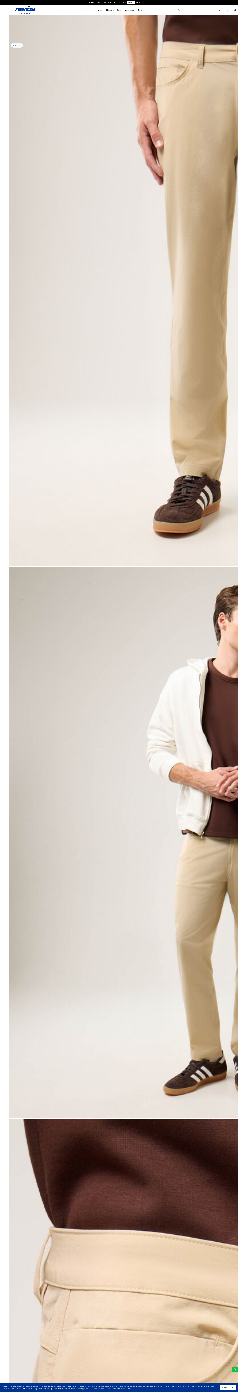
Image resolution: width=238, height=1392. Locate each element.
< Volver (17, 45)
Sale (119, 10)
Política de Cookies (178, 1387)
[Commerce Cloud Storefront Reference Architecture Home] (25, 10)
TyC (144, 2)
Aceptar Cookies (227, 1387)
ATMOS (131, 2)
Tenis (140, 10)
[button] (218, 10)
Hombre (110, 10)
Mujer (100, 10)
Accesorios (129, 10)
